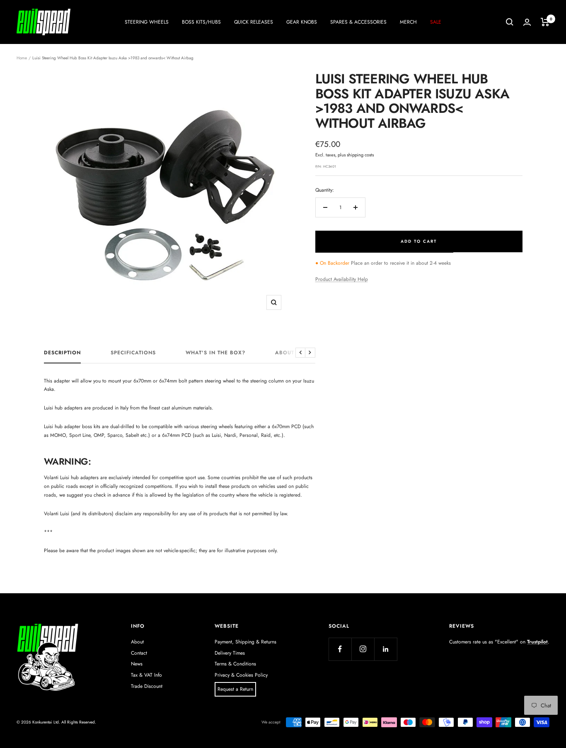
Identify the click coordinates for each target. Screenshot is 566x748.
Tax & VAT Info (146, 675)
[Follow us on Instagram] (362, 649)
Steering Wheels (147, 22)
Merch (408, 22)
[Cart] (545, 22)
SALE (435, 22)
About (137, 642)
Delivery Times (230, 653)
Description (62, 353)
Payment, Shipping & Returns (245, 642)
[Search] (509, 22)
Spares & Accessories (358, 22)
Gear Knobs (301, 22)
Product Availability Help (341, 279)
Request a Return (235, 689)
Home (22, 58)
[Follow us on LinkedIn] (385, 649)
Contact (139, 653)
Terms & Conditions (235, 664)
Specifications (133, 353)
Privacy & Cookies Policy (241, 675)
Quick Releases (253, 22)
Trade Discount (146, 686)
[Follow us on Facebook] (340, 649)
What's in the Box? (215, 353)
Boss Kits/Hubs (201, 22)
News (137, 664)
